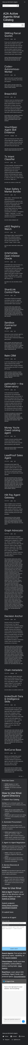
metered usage (7, 521)
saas (18, 485)
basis (7, 564)
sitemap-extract (10, 739)
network (9, 689)
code (21, 342)
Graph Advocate (13, 530)
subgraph (13, 598)
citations (9, 84)
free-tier (14, 732)
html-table (8, 733)
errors (10, 309)
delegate (17, 343)
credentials (16, 115)
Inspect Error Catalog (11, 312)
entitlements (20, 519)
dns (22, 729)
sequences (6, 377)
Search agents (11, 832)
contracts (6, 308)
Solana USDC (16, 522)
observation (20, 658)
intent (7, 182)
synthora (12, 182)
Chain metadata (13, 670)
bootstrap (18, 517)
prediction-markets (10, 594)
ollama (13, 347)
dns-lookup (6, 731)
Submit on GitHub (8, 899)
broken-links (17, 729)
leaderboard (6, 580)
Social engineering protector (13, 119)
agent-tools (6, 648)
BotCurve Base (12, 749)
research (17, 85)
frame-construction (12, 417)
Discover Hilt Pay (14, 519)
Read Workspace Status (12, 314)
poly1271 (12, 585)
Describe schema (15, 373)
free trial (12, 480)
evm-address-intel (9, 732)
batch (13, 342)
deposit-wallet (14, 565)
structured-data (20, 739)
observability (15, 658)
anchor (10, 648)
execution (21, 309)
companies (19, 371)
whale (10, 606)
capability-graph (17, 306)
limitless (15, 580)
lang (15, 733)
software (6, 87)
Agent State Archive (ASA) (11, 647)
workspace (9, 316)
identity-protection (16, 116)
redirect (21, 735)
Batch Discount (17, 342)
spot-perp (6, 598)
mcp (21, 313)
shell (15, 349)
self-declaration (11, 660)
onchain (11, 584)
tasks (5, 316)
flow (15, 568)
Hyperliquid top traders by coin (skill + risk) (12, 576)
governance (6, 310)
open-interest (16, 281)
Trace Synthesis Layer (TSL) (15, 663)
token (12, 740)
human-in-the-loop (14, 346)
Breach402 (10, 93)
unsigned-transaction (8, 771)
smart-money (20, 597)
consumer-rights (20, 447)
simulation (6, 662)
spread (9, 598)
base (10, 148)
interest (7, 281)
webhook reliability (7, 488)
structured (15, 739)
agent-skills (6, 148)
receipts (5, 522)
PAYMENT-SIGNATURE (14, 521)
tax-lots (18, 598)
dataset (14, 414)
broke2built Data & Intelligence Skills (13, 699)
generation (21, 345)
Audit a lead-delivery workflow (12, 477)
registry (9, 245)
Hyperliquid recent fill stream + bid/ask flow (12, 574)
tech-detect (8, 740)
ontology (8, 418)
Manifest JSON (5, 925)
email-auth (21, 731)
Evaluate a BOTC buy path (9, 770)
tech (5, 740)
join (16, 578)
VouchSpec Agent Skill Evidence (10, 130)
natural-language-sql (16, 581)
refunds (14, 448)
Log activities (9, 374)
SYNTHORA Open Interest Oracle (12, 256)
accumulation (9, 558)
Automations (15, 371)
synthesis (9, 87)
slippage (18, 770)
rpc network (15, 689)
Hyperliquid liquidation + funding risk (15, 573)
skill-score (15, 597)
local (5, 347)
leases (10, 313)
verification (14, 87)
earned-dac (13, 654)
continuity (20, 650)
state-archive (11, 662)
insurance (13, 656)
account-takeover (7, 115)
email (18, 731)
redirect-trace (6, 736)
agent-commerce (7, 767)
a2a (5, 182)
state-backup (16, 662)
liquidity (5, 581)
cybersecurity (10, 116)
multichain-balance (12, 735)
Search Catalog (11, 958)
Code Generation (7, 343)
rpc (12, 689)
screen (22, 596)
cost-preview (6, 651)
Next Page (21, 776)
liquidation (19, 580)
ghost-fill (6, 570)
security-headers (13, 737)
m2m (9, 182)
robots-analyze (15, 736)
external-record (10, 655)
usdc (20, 522)
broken (13, 729)
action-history (12, 646)
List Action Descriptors (16, 313)
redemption (12, 596)
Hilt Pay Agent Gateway (12, 496)
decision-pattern (20, 652)
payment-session (7, 59)
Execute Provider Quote (15, 309)
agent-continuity (19, 647)
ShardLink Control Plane (11, 290)
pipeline (14, 375)
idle (19, 655)
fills (16, 566)
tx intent (16, 182)
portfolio (19, 593)
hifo (18, 570)
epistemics (18, 414)
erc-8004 (9, 566)
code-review (13, 84)
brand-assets (9, 729)
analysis (5, 84)
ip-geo (13, 733)
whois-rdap (6, 743)
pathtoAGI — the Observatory (13, 385)
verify (14, 741)
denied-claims (7, 448)
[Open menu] (24, 2)
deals (11, 373)
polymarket (16, 585)
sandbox (6, 349)
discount (6, 345)
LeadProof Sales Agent (13, 456)
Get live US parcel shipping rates (15, 58)
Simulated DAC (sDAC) (18, 660)
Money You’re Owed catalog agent (12, 430)
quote (15, 770)
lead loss (17, 481)
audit (5, 477)
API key (15, 517)
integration (8, 481)
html (5, 733)
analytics (8, 562)
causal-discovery (19, 413)
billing (10, 306)
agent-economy (17, 561)
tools (9, 663)
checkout (6, 57)
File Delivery (15, 345)
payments (20, 521)
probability (16, 594)
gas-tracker (20, 732)
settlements (6, 597)
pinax (8, 585)
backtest (16, 562)
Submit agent (14, 948)
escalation (10, 345)
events (5, 374)
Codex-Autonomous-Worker (12, 69)
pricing (16, 347)
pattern (5, 659)
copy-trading (15, 564)
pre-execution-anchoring (11, 659)
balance (20, 562)
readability (17, 735)
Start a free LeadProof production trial (14, 487)
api (12, 517)
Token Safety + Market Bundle (12, 190)
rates (12, 59)
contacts (6, 373)
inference (20, 346)
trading (20, 600)
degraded (12, 135)
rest (17, 314)
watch (22, 245)
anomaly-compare (15, 648)
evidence (17, 84)
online (11, 39)
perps (5, 585)
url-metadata (10, 741)
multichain (6, 735)
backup (11, 650)
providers (6, 314)
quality (14, 85)
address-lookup (15, 558)
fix (18, 345)
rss (18, 736)
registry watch (14, 245)
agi (5, 413)
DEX (17, 565)
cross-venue (20, 564)
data (20, 729)
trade (22, 663)
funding (17, 568)
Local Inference (9, 347)
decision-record (7, 654)
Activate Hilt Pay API (8, 517)
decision (16, 651)
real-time (8, 596)
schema (17, 375)
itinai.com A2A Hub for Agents (10, 2)
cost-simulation (12, 651)
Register (11, 784)
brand (5, 729)
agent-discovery (11, 561)
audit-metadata (7, 650)
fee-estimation (15, 655)
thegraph (6, 600)
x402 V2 (5, 523)
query (5, 596)
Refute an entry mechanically (12, 419)
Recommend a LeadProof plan (9, 484)
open (12, 281)
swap (16, 598)
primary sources (10, 85)
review (22, 347)
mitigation (6, 117)
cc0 (5, 414)
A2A (15, 39)
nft (21, 581)
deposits (11, 448)
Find (11, 785)
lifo (13, 580)
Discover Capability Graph (13, 308)
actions (7, 306)
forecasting (15, 415)
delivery (20, 343)
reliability (17, 484)
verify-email (18, 741)
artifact (5, 342)
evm (5, 732)
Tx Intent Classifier (9, 158)
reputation (17, 596)
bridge (13, 306)
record (5, 419)
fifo (15, 566)
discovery (19, 308)
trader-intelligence (15, 600)
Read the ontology (13, 418)
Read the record (20, 418)
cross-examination (9, 414)
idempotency (11, 310)
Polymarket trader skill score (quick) (10, 593)
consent (14, 479)
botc (14, 767)
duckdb (5, 566)
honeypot (20, 570)
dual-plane (6, 309)
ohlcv (5, 582)
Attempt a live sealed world (11, 413)
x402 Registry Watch (12, 227)
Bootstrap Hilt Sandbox (8, 518)
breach (12, 115)
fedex (8, 58)
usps (19, 59)
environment (17, 654)
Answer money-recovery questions (10, 447)
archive (20, 648)
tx (14, 182)
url (7, 741)
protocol (19, 594)
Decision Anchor (13, 616)
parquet (20, 584)
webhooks (10, 377)
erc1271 (12, 566)
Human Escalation (7, 346)
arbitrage (13, 562)
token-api (10, 600)
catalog (9, 519)
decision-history (14, 652)
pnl (9, 585)
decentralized (6, 565)
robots (11, 736)
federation (10, 415)
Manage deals (10, 375)
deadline (16, 767)
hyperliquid (6, 572)
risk (19, 596)
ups (17, 59)
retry (19, 314)
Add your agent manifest (14, 809)
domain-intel (14, 731)
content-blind (15, 650)
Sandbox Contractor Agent (10, 325)
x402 (20, 182)
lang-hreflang (18, 733)
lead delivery (13, 481)
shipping (14, 59)
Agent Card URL (6, 921)
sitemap (5, 739)
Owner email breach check (13, 117)
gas (17, 732)
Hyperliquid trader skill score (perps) (10, 577)
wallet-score (6, 606)
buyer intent (6, 479)
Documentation (20, 976)
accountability (6, 646)
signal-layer (11, 597)
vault (12, 605)
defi (10, 565)
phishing (19, 117)
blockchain (11, 564)
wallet (18, 605)
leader (18, 578)
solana (12, 522)
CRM (9, 373)
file (12, 345)
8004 (5, 558)
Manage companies (15, 374)
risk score (15, 485)
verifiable (14, 605)
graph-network (11, 570)
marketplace (11, 658)
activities (6, 371)
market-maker (10, 581)
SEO (16, 737)
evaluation (6, 415)
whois (21, 741)
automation (9, 342)
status (22, 314)
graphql (15, 570)
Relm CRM (10, 355)
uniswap (5, 601)
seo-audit (19, 737)
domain (10, 731)
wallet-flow (21, 605)
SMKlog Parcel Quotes (12, 34)
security (20, 85)
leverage (10, 580)
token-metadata (16, 740)
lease (8, 313)
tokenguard (14, 219)
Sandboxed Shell (11, 349)
